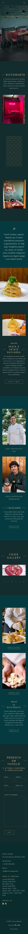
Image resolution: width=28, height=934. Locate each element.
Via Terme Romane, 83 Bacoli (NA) (13, 857)
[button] (4, 581)
